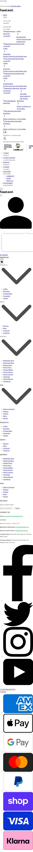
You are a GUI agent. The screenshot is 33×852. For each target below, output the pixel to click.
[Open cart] (2, 261)
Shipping (5, 411)
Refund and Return (8, 363)
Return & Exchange (8, 409)
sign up (17, 508)
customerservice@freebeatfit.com (13, 516)
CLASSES (6, 167)
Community (6, 331)
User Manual (6, 381)
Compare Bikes (7, 294)
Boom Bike (6, 291)
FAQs (1, 385)
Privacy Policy (7, 367)
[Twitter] (18, 626)
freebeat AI (6, 162)
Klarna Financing (8, 374)
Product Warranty (8, 379)
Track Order (6, 377)
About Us (5, 326)
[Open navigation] (1, 189)
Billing (5, 416)
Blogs (4, 328)
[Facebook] (18, 601)
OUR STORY (7, 171)
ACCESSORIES (8, 183)
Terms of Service (8, 372)
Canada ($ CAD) (11, 689)
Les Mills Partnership (9, 158)
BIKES (5, 15)
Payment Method (8, 370)
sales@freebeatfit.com (21, 530)
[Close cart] (5, 1)
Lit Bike (5, 289)
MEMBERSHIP (4, 257)
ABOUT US (9, 181)
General (5, 418)
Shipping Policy (7, 365)
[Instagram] (18, 656)
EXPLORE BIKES (15, 6)
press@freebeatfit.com (22, 527)
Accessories (6, 296)
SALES (6, 153)
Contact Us (6, 333)
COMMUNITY (10, 176)
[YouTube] (18, 686)
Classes (5, 298)
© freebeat (3, 692)
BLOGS (8, 178)
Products (5, 414)
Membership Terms (8, 361)
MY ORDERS (4, 255)
